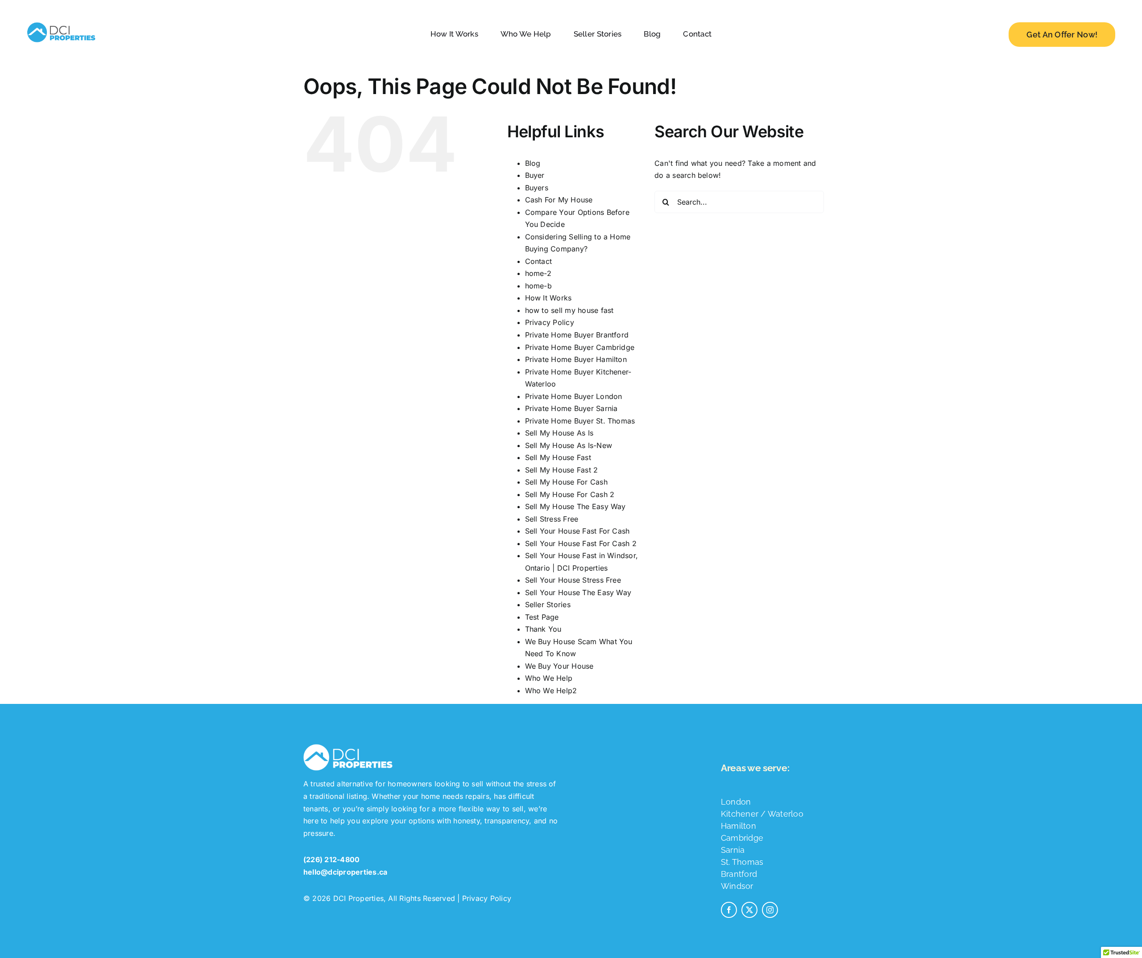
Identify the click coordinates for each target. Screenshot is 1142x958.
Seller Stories (548, 604)
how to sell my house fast (569, 310)
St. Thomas (742, 862)
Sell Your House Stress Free (573, 580)
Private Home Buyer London (573, 396)
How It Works (548, 297)
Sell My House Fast (558, 457)
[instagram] (770, 910)
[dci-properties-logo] (61, 22)
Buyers (536, 187)
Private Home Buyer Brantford (577, 334)
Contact (538, 261)
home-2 (538, 273)
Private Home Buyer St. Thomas (580, 420)
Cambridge (742, 838)
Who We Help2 (551, 690)
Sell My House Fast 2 (561, 469)
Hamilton (738, 826)
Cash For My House (559, 199)
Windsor (737, 886)
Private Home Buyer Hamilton (576, 359)
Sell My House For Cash (566, 481)
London (736, 801)
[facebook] (729, 910)
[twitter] (749, 910)
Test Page (542, 617)
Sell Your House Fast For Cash (577, 530)
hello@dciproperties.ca (345, 872)
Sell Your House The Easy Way (578, 592)
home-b (538, 285)
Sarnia (733, 850)
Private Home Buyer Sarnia (571, 408)
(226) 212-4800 (331, 859)
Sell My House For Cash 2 (570, 494)
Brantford (739, 874)
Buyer (535, 175)
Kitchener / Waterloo (762, 813)
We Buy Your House (559, 666)
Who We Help (549, 678)
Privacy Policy (549, 322)
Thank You (543, 629)
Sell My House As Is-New (568, 445)
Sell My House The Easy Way (575, 506)
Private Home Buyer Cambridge (580, 347)
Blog (533, 163)
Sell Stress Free (552, 518)
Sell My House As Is (559, 432)
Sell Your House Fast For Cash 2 (581, 543)
